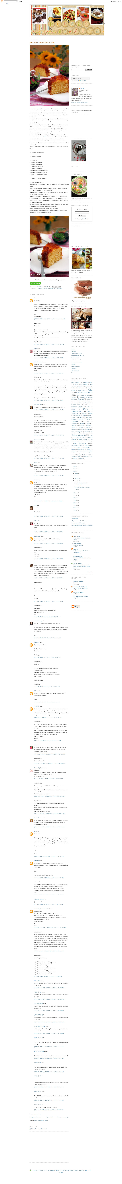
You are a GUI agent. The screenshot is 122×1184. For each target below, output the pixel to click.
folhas (89, 415)
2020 (74, 466)
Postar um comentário (35, 1114)
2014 (74, 468)
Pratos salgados (75, 370)
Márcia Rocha (37, 439)
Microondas (73, 429)
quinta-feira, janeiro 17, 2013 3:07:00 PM (49, 856)
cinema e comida (75, 401)
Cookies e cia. (75, 358)
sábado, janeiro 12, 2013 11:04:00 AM (47, 638)
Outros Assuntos (78, 435)
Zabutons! (75, 582)
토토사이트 (37, 981)
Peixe (85, 439)
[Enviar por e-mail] (53, 287)
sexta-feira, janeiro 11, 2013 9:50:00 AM (48, 400)
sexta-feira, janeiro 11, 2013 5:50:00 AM (48, 358)
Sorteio (90, 451)
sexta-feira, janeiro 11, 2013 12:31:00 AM (49, 344)
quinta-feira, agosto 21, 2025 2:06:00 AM (49, 1047)
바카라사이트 (37, 1062)
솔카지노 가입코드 (39, 1051)
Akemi (40, 286)
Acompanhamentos (87, 382)
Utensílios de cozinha (76, 456)
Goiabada (73, 419)
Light (88, 423)
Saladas (88, 449)
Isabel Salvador (38, 404)
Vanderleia (36, 706)
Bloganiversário (81, 390)
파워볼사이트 (37, 992)
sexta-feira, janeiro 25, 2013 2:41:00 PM (48, 904)
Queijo (78, 447)
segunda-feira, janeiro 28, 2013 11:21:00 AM (50, 928)
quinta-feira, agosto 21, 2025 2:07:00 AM (49, 1071)
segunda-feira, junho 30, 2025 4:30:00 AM (49, 988)
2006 (74, 508)
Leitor (82, 423)
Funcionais (88, 417)
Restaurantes (87, 447)
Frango (73, 417)
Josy (35, 563)
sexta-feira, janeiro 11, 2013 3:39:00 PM (48, 532)
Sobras (79, 451)
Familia (90, 413)
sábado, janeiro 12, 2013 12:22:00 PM (47, 657)
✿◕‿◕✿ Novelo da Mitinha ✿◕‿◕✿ (80, 597)
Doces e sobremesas (76, 362)
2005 (74, 510)
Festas (84, 415)
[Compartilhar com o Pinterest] (60, 287)
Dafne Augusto (38, 362)
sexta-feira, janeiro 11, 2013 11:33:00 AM (49, 476)
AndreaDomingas (38, 621)
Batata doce (88, 386)
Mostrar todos (89, 572)
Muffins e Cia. (88, 431)
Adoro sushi (74, 518)
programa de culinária (76, 445)
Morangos (79, 431)
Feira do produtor (77, 415)
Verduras (75, 458)
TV (90, 454)
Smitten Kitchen (77, 556)
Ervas (88, 411)
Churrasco (89, 399)
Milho (83, 429)
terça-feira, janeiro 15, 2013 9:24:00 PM (48, 779)
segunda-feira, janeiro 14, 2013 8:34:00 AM (50, 763)
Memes (73, 364)
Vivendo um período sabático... (80, 588)
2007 (74, 505)
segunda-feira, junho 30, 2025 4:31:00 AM (49, 1033)
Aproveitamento (83, 384)
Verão (91, 456)
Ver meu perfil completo (79, 102)
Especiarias (74, 413)
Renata (35, 462)
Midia (79, 429)
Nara (35, 298)
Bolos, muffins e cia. (76, 353)
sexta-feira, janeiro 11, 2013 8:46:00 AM (48, 373)
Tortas (73, 373)
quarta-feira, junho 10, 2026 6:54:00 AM (48, 1110)
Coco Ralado (83, 401)
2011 (74, 495)
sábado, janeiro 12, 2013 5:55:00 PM (47, 702)
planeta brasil (88, 441)
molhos (72, 431)
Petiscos (80, 441)
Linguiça (73, 425)
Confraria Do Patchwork (80, 587)
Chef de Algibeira (38, 768)
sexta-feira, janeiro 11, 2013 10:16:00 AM (49, 410)
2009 (74, 500)
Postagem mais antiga (63, 1117)
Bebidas (73, 351)
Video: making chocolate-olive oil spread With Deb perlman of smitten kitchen (81, 566)
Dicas (89, 406)
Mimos (88, 429)
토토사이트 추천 (38, 1003)
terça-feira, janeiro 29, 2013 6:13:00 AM (49, 951)
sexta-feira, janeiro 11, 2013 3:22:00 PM (48, 516)
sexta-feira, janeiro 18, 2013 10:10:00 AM (49, 877)
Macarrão (81, 425)
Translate (84, 80)
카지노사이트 (37, 1076)
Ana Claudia (37, 536)
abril (76, 476)
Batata (80, 386)
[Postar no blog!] (55, 287)
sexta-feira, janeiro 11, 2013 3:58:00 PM (48, 543)
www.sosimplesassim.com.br (41, 909)
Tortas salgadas (81, 455)
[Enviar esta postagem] (50, 286)
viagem (81, 458)
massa (73, 427)
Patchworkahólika (78, 581)
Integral (81, 419)
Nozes (80, 433)
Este (45, 137)
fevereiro (77, 478)
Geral (72, 349)
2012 (74, 493)
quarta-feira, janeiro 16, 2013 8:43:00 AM (49, 827)
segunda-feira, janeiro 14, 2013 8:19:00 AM (50, 754)
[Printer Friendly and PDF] (35, 284)
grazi (35, 505)
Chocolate (81, 399)
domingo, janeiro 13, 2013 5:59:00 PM (47, 741)
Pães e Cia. (80, 437)
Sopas (85, 451)
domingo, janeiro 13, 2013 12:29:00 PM (48, 717)
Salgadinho (73, 451)
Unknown (36, 642)
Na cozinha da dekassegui (78, 523)
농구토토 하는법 (38, 1015)
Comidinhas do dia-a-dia (77, 355)
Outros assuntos (75, 366)
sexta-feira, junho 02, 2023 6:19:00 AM (48, 976)
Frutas (80, 417)
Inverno (88, 419)
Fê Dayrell (36, 521)
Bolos (40, 288)
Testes (86, 453)
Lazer (88, 421)
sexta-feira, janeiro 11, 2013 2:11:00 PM (48, 501)
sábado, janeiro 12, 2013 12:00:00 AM (47, 616)
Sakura (73, 449)
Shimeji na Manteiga (78, 545)
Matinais (81, 427)
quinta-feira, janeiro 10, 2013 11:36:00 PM (49, 319)
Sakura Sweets (80, 449)
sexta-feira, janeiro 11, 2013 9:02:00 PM (48, 601)
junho (76, 473)
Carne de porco (85, 395)
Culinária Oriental (77, 407)
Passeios (80, 439)
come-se (75, 549)
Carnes (73, 397)
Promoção (87, 445)
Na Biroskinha (77, 543)
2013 (74, 471)
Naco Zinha (76, 536)
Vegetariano (85, 456)
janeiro (77, 481)
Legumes (74, 423)
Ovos (91, 435)
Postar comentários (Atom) (41, 1120)
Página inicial (49, 1117)
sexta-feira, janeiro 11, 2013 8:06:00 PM (48, 578)
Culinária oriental (76, 360)
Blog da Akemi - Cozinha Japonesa (80, 521)
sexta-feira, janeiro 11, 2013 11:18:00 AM (49, 458)
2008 (74, 503)
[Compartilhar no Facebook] (58, 287)
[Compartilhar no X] (56, 287)
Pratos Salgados (78, 443)
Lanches (59, 288)
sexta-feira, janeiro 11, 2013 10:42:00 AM (49, 435)
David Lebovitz (77, 563)
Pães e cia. (74, 368)
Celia (35, 480)
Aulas (75, 386)
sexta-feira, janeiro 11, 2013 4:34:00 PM (48, 558)
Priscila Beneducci (38, 818)
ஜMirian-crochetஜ (78, 592)
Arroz (91, 384)
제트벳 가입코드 (38, 1038)
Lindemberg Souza (39, 899)
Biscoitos (81, 388)
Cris (35, 745)
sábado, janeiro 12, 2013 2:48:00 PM (47, 686)
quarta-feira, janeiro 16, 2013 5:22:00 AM (49, 796)
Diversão (73, 409)
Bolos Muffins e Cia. (49, 288)
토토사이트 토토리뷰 (39, 1026)
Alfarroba (76, 384)
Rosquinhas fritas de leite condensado (81, 484)
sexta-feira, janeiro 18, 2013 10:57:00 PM (49, 895)
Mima (35, 348)
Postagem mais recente (35, 1117)
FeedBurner (85, 219)
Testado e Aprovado (78, 453)
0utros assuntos (75, 382)
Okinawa (88, 433)
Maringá (89, 425)
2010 (74, 498)
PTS (72, 447)
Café (78, 395)
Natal (75, 433)
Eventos (84, 413)
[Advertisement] (46, 1147)
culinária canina (87, 404)
